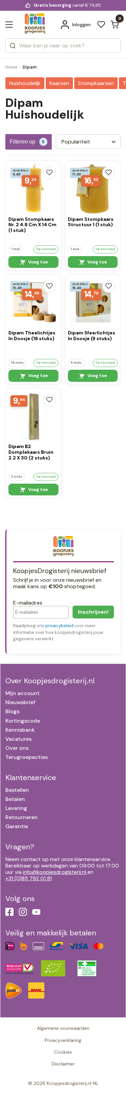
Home (11, 67)
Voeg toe (37, 262)
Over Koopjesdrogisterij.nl (49, 681)
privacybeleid (59, 626)
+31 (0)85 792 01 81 (28, 878)
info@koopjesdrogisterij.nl (54, 872)
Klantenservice (30, 777)
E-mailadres (27, 602)
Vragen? (19, 847)
